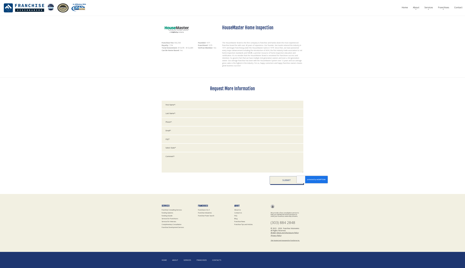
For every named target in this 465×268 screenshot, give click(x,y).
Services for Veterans (169, 222)
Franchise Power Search (206, 216)
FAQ (235, 216)
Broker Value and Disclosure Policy (285, 233)
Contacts (216, 260)
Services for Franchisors (170, 219)
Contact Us (238, 213)
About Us (237, 210)
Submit (286, 180)
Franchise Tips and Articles (243, 224)
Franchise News (239, 222)
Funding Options (167, 213)
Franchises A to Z (204, 210)
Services (428, 7)
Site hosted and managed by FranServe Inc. (285, 240)
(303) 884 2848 (283, 222)
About (416, 7)
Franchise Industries (205, 213)
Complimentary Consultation (171, 224)
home (164, 260)
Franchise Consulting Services (172, 210)
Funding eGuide (167, 216)
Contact (458, 7)
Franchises (443, 7)
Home (405, 7)
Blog (235, 219)
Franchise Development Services (173, 227)
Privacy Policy (276, 235)
